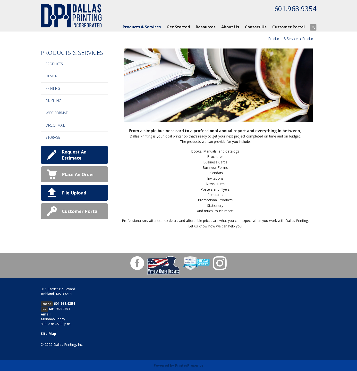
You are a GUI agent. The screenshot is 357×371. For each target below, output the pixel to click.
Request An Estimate (74, 155)
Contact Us (255, 27)
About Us (230, 27)
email (46, 314)
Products (309, 38)
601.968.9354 (295, 8)
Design (52, 76)
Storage (53, 137)
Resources (205, 27)
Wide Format (57, 113)
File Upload (74, 193)
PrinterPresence (189, 365)
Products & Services (142, 27)
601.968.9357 (59, 308)
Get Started (178, 27)
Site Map (48, 333)
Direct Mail (55, 125)
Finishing (53, 100)
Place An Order (78, 174)
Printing (53, 88)
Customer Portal (288, 27)
